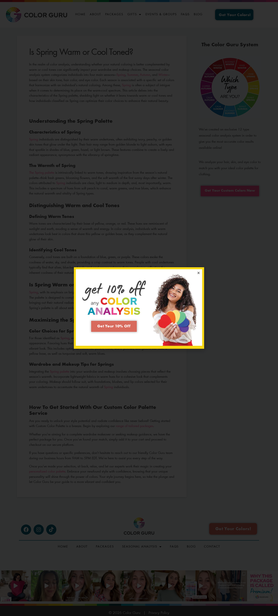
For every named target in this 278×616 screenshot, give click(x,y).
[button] (198, 272)
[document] (139, 308)
